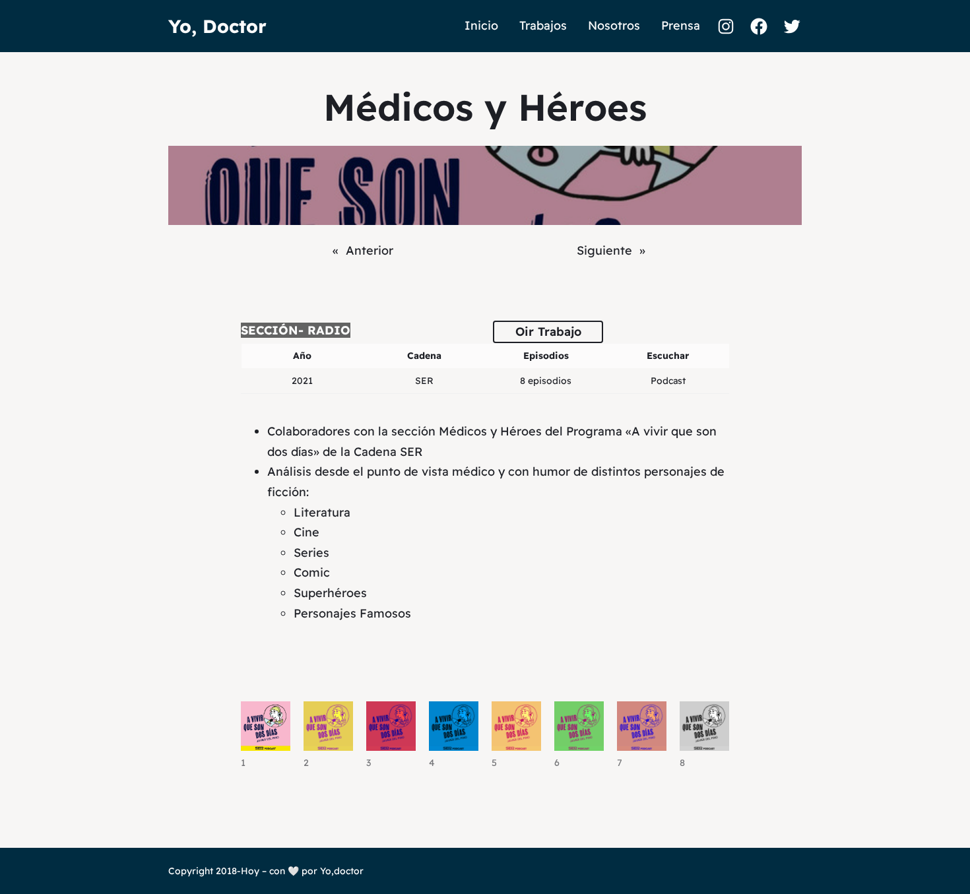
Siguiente (604, 250)
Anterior (369, 250)
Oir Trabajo (548, 331)
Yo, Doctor (217, 26)
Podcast (668, 381)
